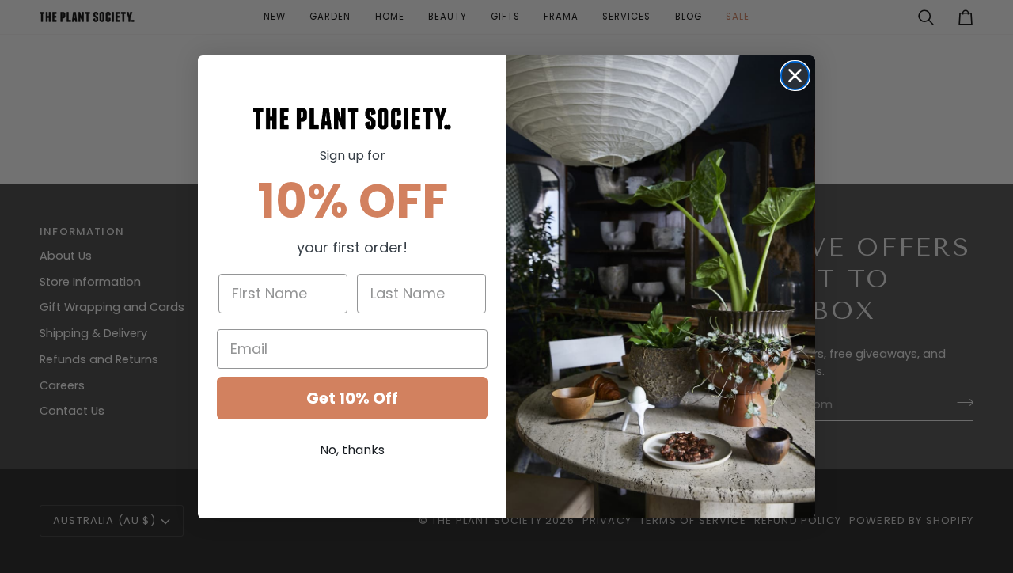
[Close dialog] (795, 75)
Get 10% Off (352, 398)
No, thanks (352, 450)
